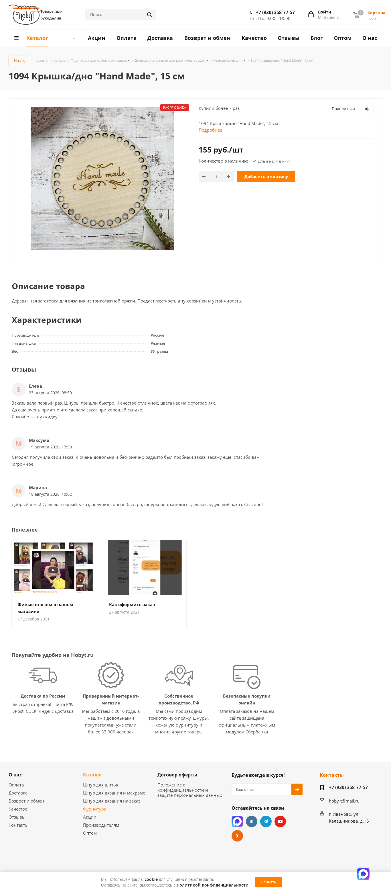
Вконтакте (251, 821)
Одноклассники (237, 836)
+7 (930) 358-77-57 (275, 12)
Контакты (19, 825)
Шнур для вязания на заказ (111, 801)
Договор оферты (177, 775)
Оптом (90, 833)
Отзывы (17, 817)
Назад (19, 60)
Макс (237, 821)
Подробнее (210, 130)
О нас (15, 775)
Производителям (101, 825)
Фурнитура (94, 809)
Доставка (18, 793)
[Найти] (149, 14)
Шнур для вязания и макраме (114, 793)
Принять (268, 882)
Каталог (92, 775)
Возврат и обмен (26, 801)
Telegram (266, 821)
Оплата (16, 785)
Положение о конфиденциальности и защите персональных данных (189, 790)
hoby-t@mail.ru (344, 801)
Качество (18, 809)
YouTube (280, 821)
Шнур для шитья (100, 785)
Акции (89, 817)
